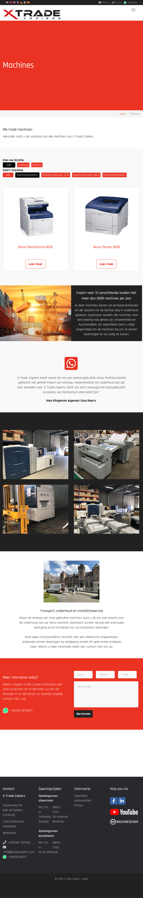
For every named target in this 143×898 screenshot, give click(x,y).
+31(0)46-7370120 (19, 842)
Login (85, 879)
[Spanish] (28, 3)
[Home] (33, 13)
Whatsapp (131, 2)
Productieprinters (114, 175)
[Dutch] (7, 3)
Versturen (83, 714)
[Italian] (24, 3)
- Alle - (9, 165)
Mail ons (105, 2)
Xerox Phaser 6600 (106, 247)
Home (123, 113)
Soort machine (13, 170)
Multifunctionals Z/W (55, 175)
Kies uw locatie (13, 160)
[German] (21, 3)
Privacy (78, 805)
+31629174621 (16, 857)
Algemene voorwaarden (82, 798)
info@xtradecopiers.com (19, 852)
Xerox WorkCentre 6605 (35, 247)
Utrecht (37, 165)
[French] (17, 3)
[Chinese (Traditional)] (10, 3)
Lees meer (35, 264)
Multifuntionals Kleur (86, 175)
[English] (14, 3)
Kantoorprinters (27, 175)
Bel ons (118, 2)
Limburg (23, 165)
